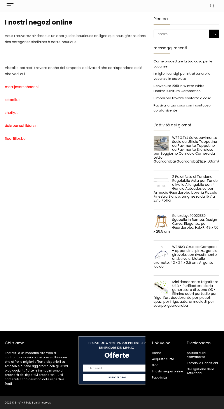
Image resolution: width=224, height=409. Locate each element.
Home (156, 353)
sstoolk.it (12, 99)
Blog (155, 365)
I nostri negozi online (167, 371)
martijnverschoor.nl (21, 86)
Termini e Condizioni (202, 363)
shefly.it (11, 112)
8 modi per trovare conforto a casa (182, 98)
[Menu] (10, 6)
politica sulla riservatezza (196, 355)
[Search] (212, 6)
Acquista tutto (163, 359)
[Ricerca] (214, 34)
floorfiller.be (15, 138)
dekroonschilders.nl (21, 125)
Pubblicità (159, 377)
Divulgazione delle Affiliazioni (200, 371)
